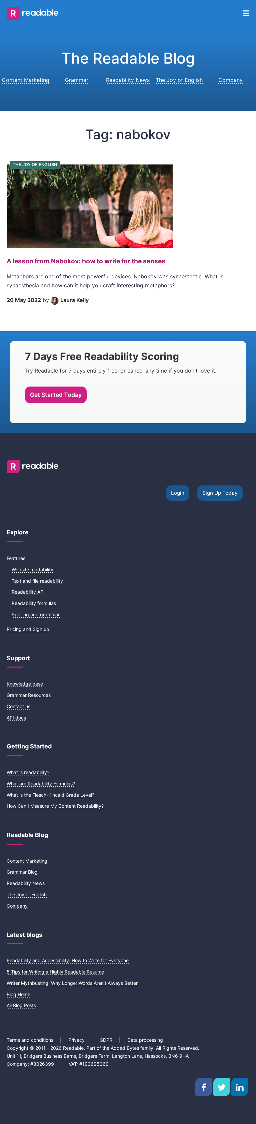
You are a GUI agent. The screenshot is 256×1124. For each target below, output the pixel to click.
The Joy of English (179, 80)
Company (230, 80)
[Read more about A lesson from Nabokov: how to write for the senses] (128, 207)
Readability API (28, 592)
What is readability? (28, 772)
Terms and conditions (30, 1040)
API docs (16, 717)
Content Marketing (25, 80)
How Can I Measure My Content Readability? (55, 806)
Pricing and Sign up (28, 629)
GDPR (106, 1040)
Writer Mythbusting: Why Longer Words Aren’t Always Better (72, 983)
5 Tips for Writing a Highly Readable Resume (55, 972)
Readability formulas (34, 603)
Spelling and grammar (36, 614)
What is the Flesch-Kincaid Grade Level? (50, 795)
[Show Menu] (246, 14)
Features (16, 558)
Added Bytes (125, 1048)
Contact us (18, 706)
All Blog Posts (21, 1005)
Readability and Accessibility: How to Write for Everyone (68, 960)
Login (177, 493)
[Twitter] (221, 1087)
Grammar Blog (22, 872)
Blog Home (18, 994)
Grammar (76, 80)
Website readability (32, 569)
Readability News (128, 80)
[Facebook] (203, 1087)
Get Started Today (56, 394)
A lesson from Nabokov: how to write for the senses (86, 261)
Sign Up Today (220, 493)
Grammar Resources (29, 695)
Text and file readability (37, 581)
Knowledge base (25, 684)
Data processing (145, 1040)
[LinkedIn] (239, 1087)
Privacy (76, 1040)
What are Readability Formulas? (41, 783)
